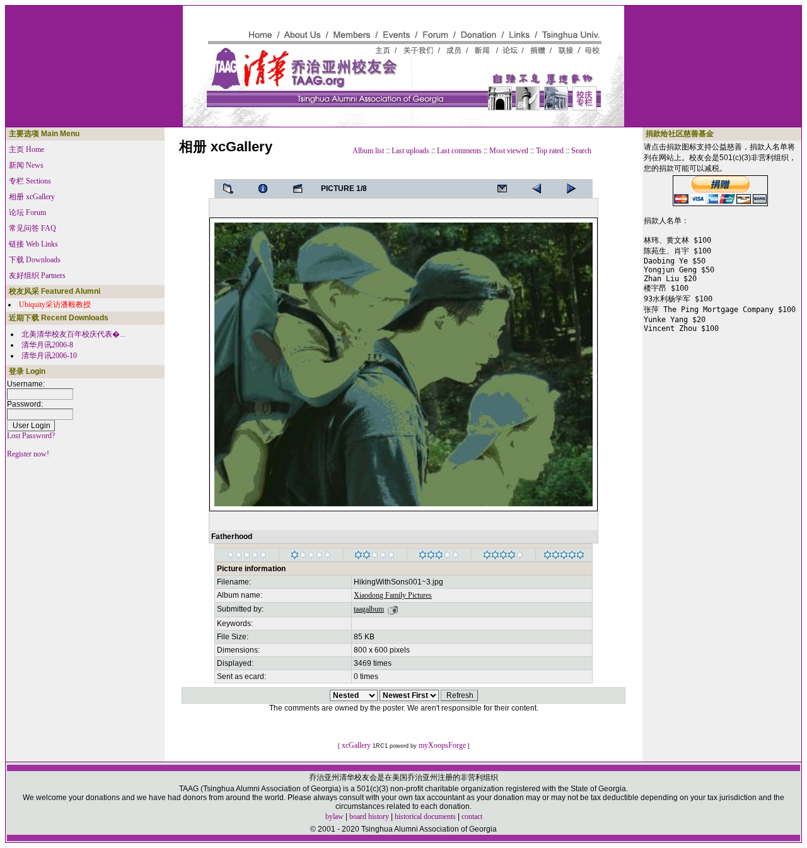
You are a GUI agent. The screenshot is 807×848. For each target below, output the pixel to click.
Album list (368, 150)
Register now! (28, 454)
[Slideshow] (301, 188)
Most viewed (508, 150)
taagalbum (369, 609)
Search (581, 150)
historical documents (425, 816)
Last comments (459, 150)
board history (369, 816)
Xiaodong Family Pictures (393, 595)
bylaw (334, 816)
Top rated (550, 150)
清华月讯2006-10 (49, 355)
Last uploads (410, 150)
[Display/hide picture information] (267, 188)
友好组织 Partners (37, 275)
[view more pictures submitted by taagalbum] (393, 609)
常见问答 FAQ (32, 228)
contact (472, 816)
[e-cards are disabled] (506, 188)
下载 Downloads (35, 259)
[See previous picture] (575, 188)
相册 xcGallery (32, 196)
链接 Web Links (33, 244)
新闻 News (26, 165)
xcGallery (356, 745)
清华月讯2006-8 (47, 344)
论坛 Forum (27, 212)
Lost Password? (31, 435)
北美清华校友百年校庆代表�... (73, 334)
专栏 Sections (30, 181)
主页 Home (26, 149)
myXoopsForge (442, 745)
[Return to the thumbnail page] (232, 188)
